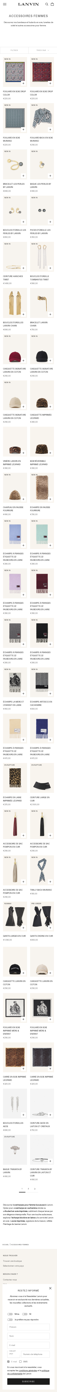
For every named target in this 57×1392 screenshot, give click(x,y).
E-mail (14, 1361)
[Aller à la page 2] (35, 1189)
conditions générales (28, 1370)
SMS (25, 1361)
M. (30, 1314)
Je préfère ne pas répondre (26, 1319)
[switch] (10, 1314)
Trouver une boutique (12, 1261)
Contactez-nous (10, 1279)
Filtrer (14, 50)
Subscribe (28, 1381)
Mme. (17, 1314)
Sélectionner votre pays (13, 1266)
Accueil (5, 1244)
